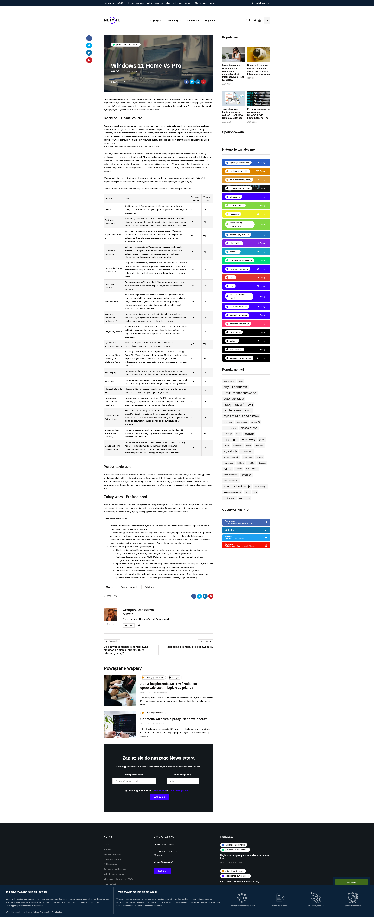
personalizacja (247, 451)
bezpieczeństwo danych (237, 410)
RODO (120, 3)
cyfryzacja (228, 422)
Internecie (109, 254)
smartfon (246, 474)
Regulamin (109, 3)
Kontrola (109, 268)
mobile (248, 445)
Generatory (172, 20)
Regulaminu (160, 790)
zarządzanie (244, 498)
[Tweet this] (192, 81)
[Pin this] (203, 81)
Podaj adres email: (134, 775)
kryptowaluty (237, 445)
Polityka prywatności (135, 3)
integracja (249, 434)
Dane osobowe (242, 422)
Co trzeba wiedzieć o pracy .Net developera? (173, 719)
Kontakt (107, 849)
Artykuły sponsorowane (240, 392)
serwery (239, 469)
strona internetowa (231, 481)
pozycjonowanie (231, 457)
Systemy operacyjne (130, 587)
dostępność (255, 422)
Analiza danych (229, 381)
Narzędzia (191, 20)
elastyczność (249, 427)
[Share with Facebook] (186, 81)
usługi (247, 492)
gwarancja (228, 434)
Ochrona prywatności (182, 3)
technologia (260, 486)
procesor (260, 457)
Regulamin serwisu (112, 854)
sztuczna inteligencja (237, 486)
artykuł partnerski (236, 387)
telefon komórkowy (232, 492)
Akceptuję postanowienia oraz (159, 790)
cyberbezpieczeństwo (241, 416)
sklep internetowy (230, 475)
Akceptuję (351, 882)
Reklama (240, 463)
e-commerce (230, 428)
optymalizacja (230, 451)
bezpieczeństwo (124, 543)
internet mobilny (248, 439)
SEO (227, 469)
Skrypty (209, 20)
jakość (261, 440)
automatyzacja (234, 398)
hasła (238, 434)
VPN (255, 492)
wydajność (229, 498)
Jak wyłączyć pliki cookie (158, 3)
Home (106, 844)
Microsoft (110, 587)
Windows (149, 587)
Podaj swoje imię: (182, 775)
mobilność (259, 445)
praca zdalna (247, 457)
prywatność (228, 463)
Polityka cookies (111, 864)
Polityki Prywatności (181, 790)
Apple (241, 381)
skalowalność (251, 469)
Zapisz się (159, 797)
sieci (107, 238)
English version (262, 3)
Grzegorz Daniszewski (139, 610)
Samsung (262, 463)
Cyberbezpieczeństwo (205, 3)
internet (231, 439)
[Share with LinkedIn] (197, 81)
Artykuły (154, 20)
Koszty (226, 445)
